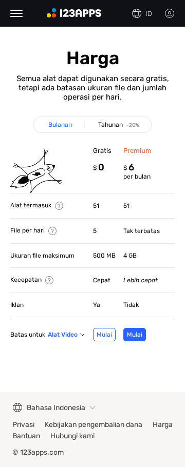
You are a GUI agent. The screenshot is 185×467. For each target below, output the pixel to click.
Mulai (104, 334)
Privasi (23, 424)
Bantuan (26, 436)
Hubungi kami (72, 436)
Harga (163, 424)
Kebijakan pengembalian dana (93, 424)
